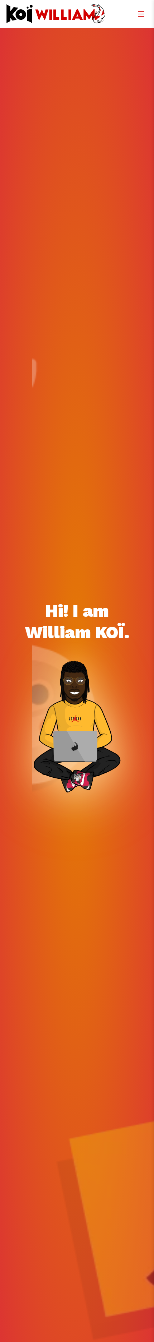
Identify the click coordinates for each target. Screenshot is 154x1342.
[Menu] (141, 14)
